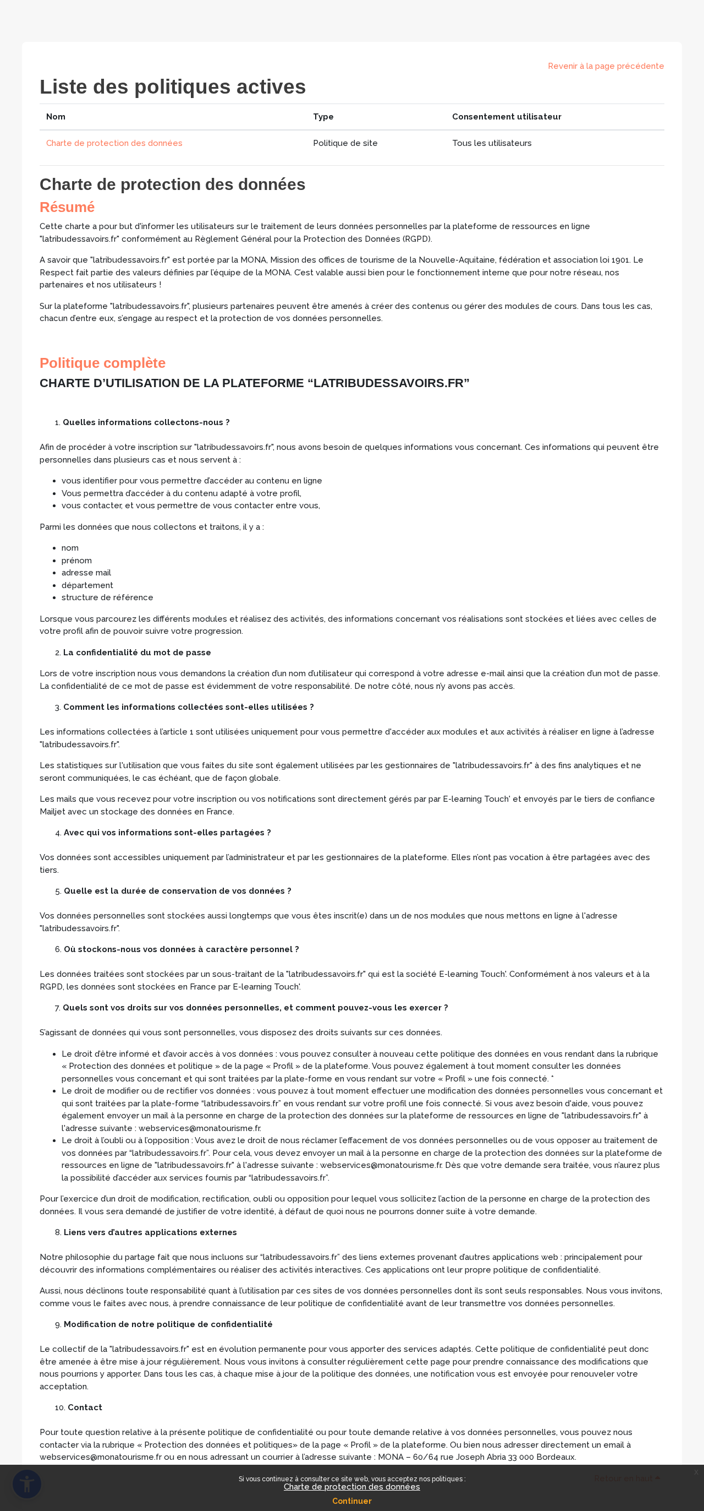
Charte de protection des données (352, 1487)
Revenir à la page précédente (606, 66)
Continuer (352, 1501)
